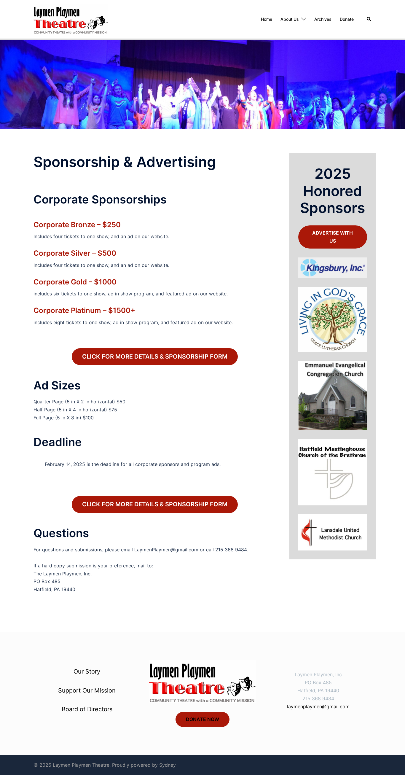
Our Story (87, 671)
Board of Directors (87, 709)
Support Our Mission (87, 690)
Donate (347, 19)
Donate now (202, 719)
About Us (289, 19)
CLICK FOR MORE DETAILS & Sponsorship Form (154, 356)
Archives (322, 19)
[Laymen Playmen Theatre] (71, 19)
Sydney (167, 765)
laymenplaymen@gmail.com (318, 706)
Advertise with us (332, 237)
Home (266, 19)
